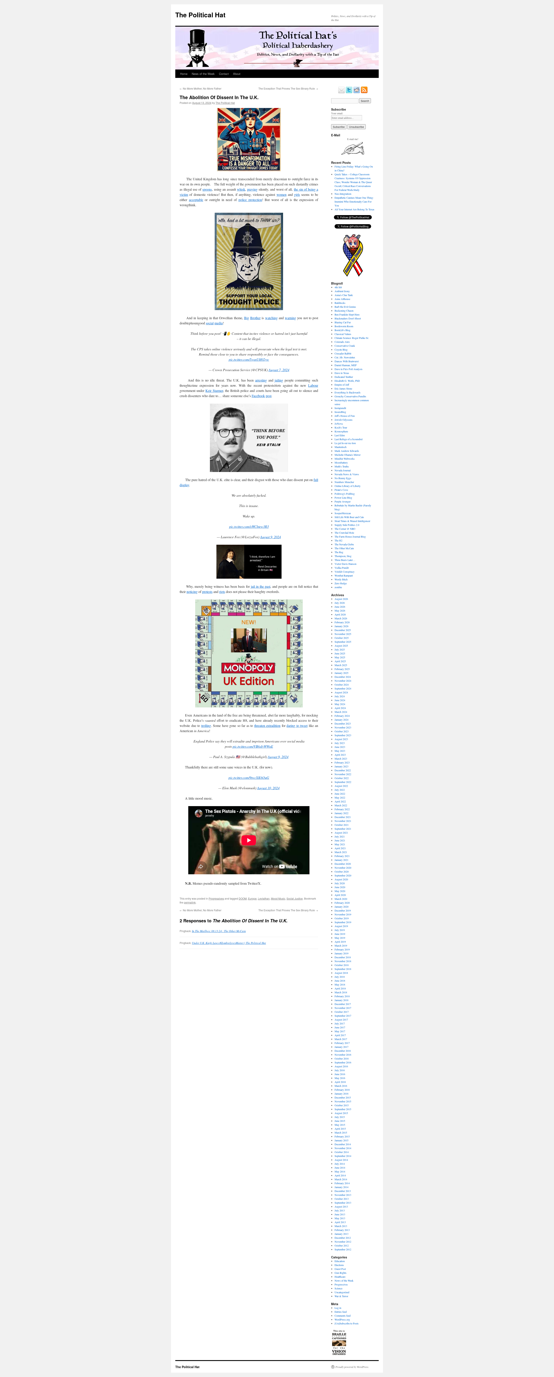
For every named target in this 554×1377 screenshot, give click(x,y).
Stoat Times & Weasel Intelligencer (352, 521)
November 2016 (343, 1054)
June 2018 (340, 980)
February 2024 (342, 715)
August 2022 (341, 786)
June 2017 (340, 1027)
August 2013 (341, 1206)
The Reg (339, 552)
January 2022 (341, 813)
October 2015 (342, 1105)
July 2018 (340, 976)
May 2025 (340, 657)
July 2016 (340, 1070)
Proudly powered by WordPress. (352, 1367)
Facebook (258, 395)
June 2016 (340, 1074)
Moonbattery (341, 462)
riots (222, 591)
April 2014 (340, 1175)
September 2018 (343, 969)
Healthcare (340, 1276)
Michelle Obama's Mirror (348, 454)
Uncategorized (342, 1292)
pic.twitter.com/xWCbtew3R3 (249, 526)
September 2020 (343, 875)
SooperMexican (343, 513)
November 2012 (343, 1241)
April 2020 (340, 895)
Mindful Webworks (345, 458)
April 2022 (340, 801)
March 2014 (341, 1179)
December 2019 (343, 910)
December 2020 (343, 863)
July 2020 (340, 883)
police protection (250, 199)
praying (252, 189)
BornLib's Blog (342, 330)
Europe (252, 898)
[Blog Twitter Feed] (349, 92)
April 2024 (340, 708)
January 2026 (341, 626)
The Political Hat (200, 14)
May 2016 (340, 1078)
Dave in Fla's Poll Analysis (348, 369)
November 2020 (343, 867)
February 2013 (342, 1230)
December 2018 (343, 957)
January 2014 (341, 1187)
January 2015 (341, 1140)
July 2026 (340, 602)
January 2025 (341, 673)
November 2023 (343, 727)
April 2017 (340, 1035)
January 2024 (341, 719)
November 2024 (343, 680)
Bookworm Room (344, 326)
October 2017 (342, 1011)
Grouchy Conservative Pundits (350, 396)
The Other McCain (344, 548)
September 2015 (343, 1109)
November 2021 (343, 821)
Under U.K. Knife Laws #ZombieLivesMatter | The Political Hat (229, 943)
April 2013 (340, 1222)
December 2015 (343, 1097)
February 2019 (342, 949)
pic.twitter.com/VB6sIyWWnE (253, 746)
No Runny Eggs (343, 478)
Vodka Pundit (342, 567)
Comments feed (343, 1315)
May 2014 (340, 1171)
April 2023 (340, 754)
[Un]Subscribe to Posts (347, 1323)
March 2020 (341, 898)
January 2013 (341, 1233)
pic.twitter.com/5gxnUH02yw (249, 359)
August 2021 (341, 832)
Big (246, 318)
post (268, 395)
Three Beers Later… (345, 560)
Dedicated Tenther (344, 376)
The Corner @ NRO (345, 528)
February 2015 (342, 1136)
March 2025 (341, 665)
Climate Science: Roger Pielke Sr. (352, 338)
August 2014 (341, 1159)
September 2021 (343, 828)
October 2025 (342, 637)
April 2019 (340, 941)
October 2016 (342, 1058)
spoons (207, 189)
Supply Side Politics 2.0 (347, 525)
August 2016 (341, 1066)
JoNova (339, 423)
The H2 (338, 540)
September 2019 (343, 922)
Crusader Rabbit (343, 353)
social (210, 323)
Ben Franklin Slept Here (347, 314)
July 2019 (340, 930)
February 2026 (342, 622)
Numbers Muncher (344, 482)
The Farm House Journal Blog (350, 536)
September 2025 (343, 641)
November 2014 (343, 1148)
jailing (279, 380)
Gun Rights (340, 1272)
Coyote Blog (341, 349)
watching (271, 318)
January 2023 (341, 766)
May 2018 (340, 984)
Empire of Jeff (342, 384)
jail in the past (260, 586)
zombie (338, 587)
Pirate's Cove (341, 489)
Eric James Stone (343, 388)
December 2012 (343, 1237)
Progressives (216, 898)
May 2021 (340, 844)
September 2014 (343, 1156)
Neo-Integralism (343, 193)
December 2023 (343, 723)
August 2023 (341, 739)
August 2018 (341, 972)
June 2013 (340, 1214)
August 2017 (341, 1019)
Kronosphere (341, 431)
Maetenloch (340, 447)
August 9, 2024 (270, 537)
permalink (190, 902)
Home (183, 74)
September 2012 (343, 1249)
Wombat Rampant (344, 575)
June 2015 (340, 1121)
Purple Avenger (343, 501)
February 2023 (342, 762)
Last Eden (340, 435)
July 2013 (340, 1210)
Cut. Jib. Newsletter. (345, 357)
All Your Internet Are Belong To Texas (354, 209)
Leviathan (264, 898)
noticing (192, 591)
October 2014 (342, 1152)
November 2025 (343, 634)
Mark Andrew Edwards (347, 451)
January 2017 (341, 1046)
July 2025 (340, 649)
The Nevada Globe (344, 544)
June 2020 (340, 887)
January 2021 (341, 860)
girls (297, 194)
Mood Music (278, 898)
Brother (255, 318)
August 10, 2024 (268, 788)
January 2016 (341, 1093)
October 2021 (342, 824)
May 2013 (340, 1218)
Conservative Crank (345, 345)
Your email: (337, 113)
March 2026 (341, 618)
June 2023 (340, 747)
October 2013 (342, 1198)
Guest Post (340, 1269)
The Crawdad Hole (344, 532)
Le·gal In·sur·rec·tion (345, 443)
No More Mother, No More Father (200, 88)
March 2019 (341, 945)
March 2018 (341, 992)
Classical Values (343, 334)
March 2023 (341, 758)
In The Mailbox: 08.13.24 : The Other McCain (219, 931)
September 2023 (343, 735)
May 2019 (340, 937)
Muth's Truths (342, 466)
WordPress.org (342, 1319)
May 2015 (340, 1124)
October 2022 (342, 778)
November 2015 (343, 1101)
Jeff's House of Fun (345, 415)
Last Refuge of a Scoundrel (348, 439)
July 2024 (340, 696)
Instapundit (340, 408)
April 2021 (340, 848)
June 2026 (340, 606)
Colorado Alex (342, 341)
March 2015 (341, 1132)
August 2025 (341, 645)
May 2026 (340, 610)
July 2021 (340, 836)
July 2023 (340, 743)
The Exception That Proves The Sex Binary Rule (288, 88)
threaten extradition (267, 725)
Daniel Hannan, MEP (346, 365)
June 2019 (340, 934)
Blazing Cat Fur (343, 322)
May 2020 (340, 891)
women (282, 194)
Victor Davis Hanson (345, 563)
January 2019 (341, 953)
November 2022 (343, 774)
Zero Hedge (341, 583)
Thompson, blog (343, 556)
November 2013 (343, 1195)
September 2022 (343, 782)
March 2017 (341, 1039)
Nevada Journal (343, 470)
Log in (338, 1307)
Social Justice (295, 898)
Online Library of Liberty (348, 486)
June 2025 (340, 653)
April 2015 (340, 1128)
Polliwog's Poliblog (345, 493)
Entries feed (341, 1311)
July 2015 (340, 1117)
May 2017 (340, 1031)
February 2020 (342, 902)
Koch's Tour (341, 427)
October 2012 (342, 1245)
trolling (206, 725)
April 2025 (340, 661)
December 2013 (343, 1191)
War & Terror (341, 1296)
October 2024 (342, 684)
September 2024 (343, 688)
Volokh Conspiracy (344, 571)
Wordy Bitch (341, 579)
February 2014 (342, 1183)
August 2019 (341, 926)
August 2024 (341, 692)
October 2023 (342, 731)
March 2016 (341, 1085)
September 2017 (343, 1015)
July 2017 (340, 1023)
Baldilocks (340, 302)
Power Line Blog (343, 497)
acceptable (196, 199)
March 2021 (341, 852)
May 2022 (340, 797)
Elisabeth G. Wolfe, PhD (347, 380)
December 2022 (343, 770)
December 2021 (343, 817)
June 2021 (340, 840)
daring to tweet (297, 725)
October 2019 (342, 918)
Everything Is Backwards (348, 392)
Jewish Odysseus (344, 419)
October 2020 (342, 871)
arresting (261, 380)
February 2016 (342, 1089)
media (218, 323)
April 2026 (340, 614)
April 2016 (340, 1082)
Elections (339, 1265)
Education (340, 1261)
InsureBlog (340, 412)
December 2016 (343, 1050)
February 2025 (342, 669)
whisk (241, 189)
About (236, 74)
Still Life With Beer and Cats (349, 517)
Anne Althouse (342, 299)
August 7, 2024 (279, 369)
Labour (313, 385)
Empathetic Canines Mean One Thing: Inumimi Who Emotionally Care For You (354, 201)
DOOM (243, 898)
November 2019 (343, 914)
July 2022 (340, 789)
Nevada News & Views (347, 474)
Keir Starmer (214, 390)
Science (338, 1288)
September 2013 (343, 1202)
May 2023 (340, 750)
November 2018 (343, 961)
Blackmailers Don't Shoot (348, 318)
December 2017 (343, 1004)
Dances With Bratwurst (347, 361)
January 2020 (341, 906)
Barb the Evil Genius (345, 306)
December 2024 (343, 676)
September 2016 (343, 1062)
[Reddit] (356, 92)
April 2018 (340, 988)
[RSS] (364, 92)
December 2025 (343, 630)
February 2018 (342, 996)
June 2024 (340, 700)
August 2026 (341, 599)
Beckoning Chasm (344, 310)
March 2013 (341, 1226)
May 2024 (340, 704)
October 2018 (342, 965)
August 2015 (341, 1113)
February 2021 (342, 856)
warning (290, 318)
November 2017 (343, 1008)
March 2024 (341, 711)
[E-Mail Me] (341, 92)
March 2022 (341, 805)
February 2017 (342, 1043)
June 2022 (340, 793)
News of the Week (203, 74)
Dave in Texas (342, 373)
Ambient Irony (342, 291)
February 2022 (342, 809)
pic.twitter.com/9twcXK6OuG (249, 777)
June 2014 (340, 1167)
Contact (224, 74)
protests (207, 591)
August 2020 (341, 879)
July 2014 (340, 1163)
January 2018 (341, 1000)
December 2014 (343, 1144)
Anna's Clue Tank (344, 295)
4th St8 (338, 287)
